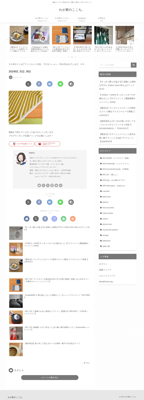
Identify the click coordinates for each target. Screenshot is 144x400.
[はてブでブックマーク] (50, 84)
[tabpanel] (19, 39)
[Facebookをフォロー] (48, 185)
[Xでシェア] (28, 84)
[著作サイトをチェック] (39, 185)
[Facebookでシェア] (39, 84)
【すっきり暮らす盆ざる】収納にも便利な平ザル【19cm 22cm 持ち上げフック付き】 (117, 85)
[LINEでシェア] (60, 84)
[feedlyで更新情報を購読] (56, 185)
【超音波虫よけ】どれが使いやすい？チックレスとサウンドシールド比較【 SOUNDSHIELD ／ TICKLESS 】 (117, 124)
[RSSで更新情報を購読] (60, 185)
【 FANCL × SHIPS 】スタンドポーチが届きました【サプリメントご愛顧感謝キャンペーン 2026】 (117, 98)
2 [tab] (72, 57)
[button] (71, 84)
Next (137, 40)
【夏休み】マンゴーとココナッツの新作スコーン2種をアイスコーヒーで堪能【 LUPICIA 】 (117, 111)
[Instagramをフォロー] (52, 185)
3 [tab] (75, 57)
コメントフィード (107, 276)
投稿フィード (105, 270)
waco (32, 152)
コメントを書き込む (49, 377)
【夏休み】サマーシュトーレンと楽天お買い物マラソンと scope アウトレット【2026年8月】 (117, 138)
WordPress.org (106, 281)
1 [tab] (69, 57)
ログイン (103, 264)
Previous (7, 40)
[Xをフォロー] (43, 185)
